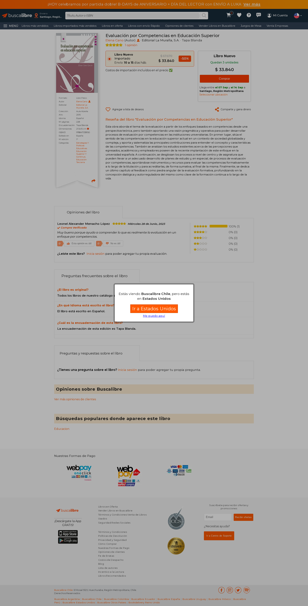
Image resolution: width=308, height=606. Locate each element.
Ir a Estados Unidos (154, 308)
